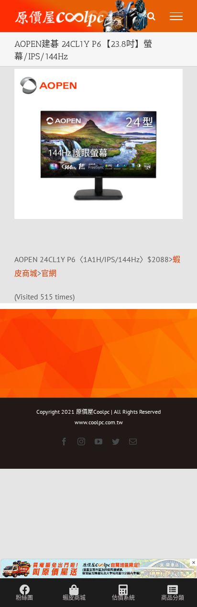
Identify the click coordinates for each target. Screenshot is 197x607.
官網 (48, 273)
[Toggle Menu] (176, 16)
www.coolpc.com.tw (99, 422)
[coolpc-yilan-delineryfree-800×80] (98, 565)
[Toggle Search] (151, 15)
